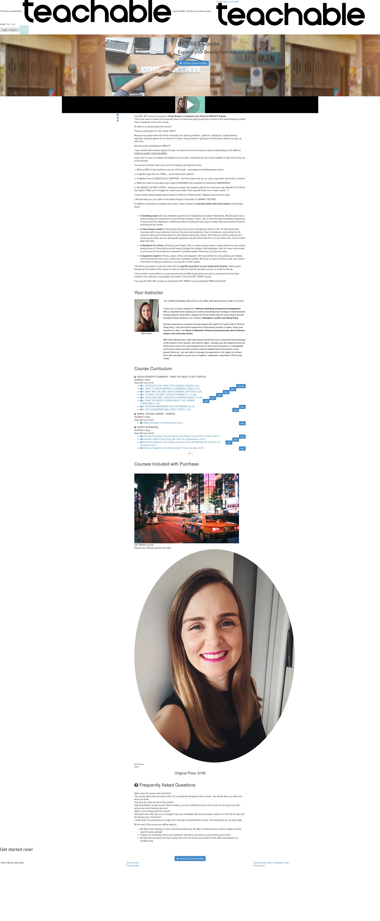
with (227, 1)
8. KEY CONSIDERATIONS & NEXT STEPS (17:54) (167, 409)
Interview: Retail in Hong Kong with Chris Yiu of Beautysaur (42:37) (174, 438)
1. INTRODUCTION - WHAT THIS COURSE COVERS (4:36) (171, 385)
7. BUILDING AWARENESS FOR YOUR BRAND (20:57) (169, 406)
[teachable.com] (97, 10)
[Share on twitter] (118, 117)
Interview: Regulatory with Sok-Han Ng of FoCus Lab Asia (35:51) (173, 447)
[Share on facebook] (118, 114)
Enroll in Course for (194, 63)
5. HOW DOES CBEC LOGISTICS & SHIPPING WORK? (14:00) (172, 397)
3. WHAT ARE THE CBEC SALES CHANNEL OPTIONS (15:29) (172, 391)
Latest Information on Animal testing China (163, 422)
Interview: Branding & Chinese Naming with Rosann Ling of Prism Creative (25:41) (181, 436)
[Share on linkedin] (118, 120)
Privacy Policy (132, 865)
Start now (10, 24)
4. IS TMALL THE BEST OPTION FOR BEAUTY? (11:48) (169, 394)
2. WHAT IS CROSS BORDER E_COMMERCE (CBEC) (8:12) (171, 388)
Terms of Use (132, 862)
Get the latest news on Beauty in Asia (271, 862)
